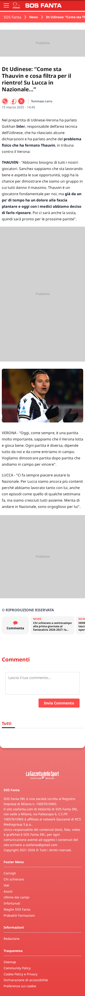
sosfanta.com (23, 809)
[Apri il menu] (6, 5)
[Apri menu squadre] (16, 5)
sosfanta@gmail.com (41, 845)
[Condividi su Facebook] (13, 101)
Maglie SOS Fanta (17, 909)
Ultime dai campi (16, 897)
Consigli (10, 873)
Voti (6, 885)
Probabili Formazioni (19, 915)
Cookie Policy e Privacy (20, 974)
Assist (8, 891)
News (33, 17)
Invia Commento (59, 703)
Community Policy (17, 968)
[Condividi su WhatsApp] (5, 101)
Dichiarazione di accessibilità (26, 980)
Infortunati (12, 903)
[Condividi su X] (21, 101)
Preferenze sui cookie (20, 986)
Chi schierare (14, 879)
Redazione (11, 938)
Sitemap (10, 962)
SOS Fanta (12, 17)
